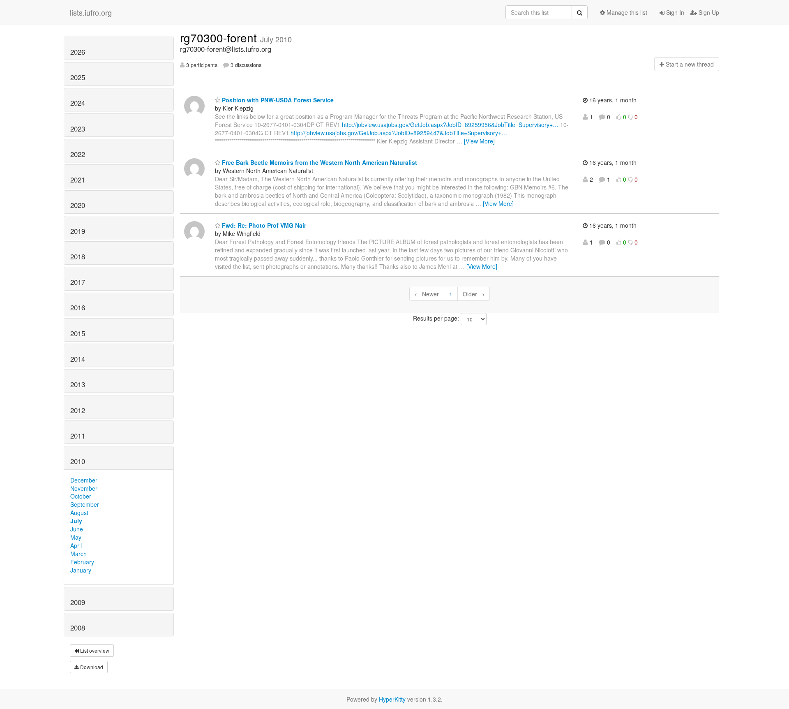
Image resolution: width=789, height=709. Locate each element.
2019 (77, 231)
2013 (77, 384)
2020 (77, 205)
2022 (77, 154)
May (75, 537)
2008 (77, 628)
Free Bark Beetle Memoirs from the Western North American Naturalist (318, 162)
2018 (77, 256)
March (78, 554)
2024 (77, 103)
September (84, 504)
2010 (77, 461)
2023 (77, 129)
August (79, 512)
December (83, 480)
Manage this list (626, 12)
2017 (77, 282)
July (76, 521)
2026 (77, 52)
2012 (77, 410)
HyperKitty (392, 699)
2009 (77, 602)
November (83, 488)
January (80, 570)
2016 (77, 307)
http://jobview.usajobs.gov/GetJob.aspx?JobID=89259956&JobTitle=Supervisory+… (450, 124)
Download (91, 666)
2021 (77, 180)
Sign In (674, 12)
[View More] (479, 141)
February (82, 562)
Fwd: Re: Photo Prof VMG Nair (263, 225)
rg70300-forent (220, 37)
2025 (77, 77)
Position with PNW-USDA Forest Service (277, 100)
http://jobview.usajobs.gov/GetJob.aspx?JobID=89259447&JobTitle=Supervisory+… (399, 133)
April (76, 545)
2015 (77, 333)
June (76, 529)
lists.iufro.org (91, 12)
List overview (94, 650)
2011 (77, 436)
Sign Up (708, 12)
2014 (77, 359)
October (80, 496)
